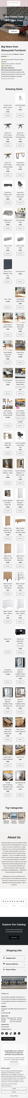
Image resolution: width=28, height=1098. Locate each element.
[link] (14, 1095)
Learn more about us (6, 1085)
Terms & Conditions (14, 1064)
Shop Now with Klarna (7, 78)
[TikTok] (11, 1033)
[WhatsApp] (15, 1033)
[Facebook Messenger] (19, 1033)
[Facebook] (2, 1033)
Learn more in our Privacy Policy (9, 1083)
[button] (14, 3)
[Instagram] (6, 1033)
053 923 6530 (5, 1027)
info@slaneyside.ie (6, 1029)
